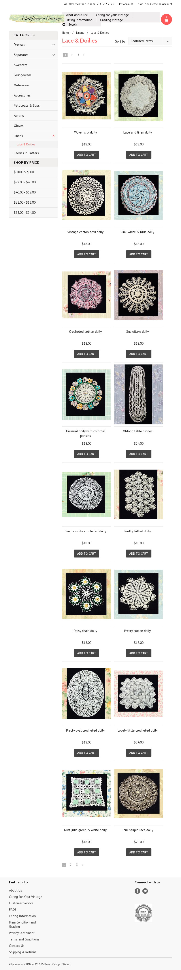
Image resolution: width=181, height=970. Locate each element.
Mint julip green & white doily (85, 830)
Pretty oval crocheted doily (85, 730)
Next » (83, 865)
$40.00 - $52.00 (25, 192)
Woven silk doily (85, 132)
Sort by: (120, 41)
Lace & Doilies (26, 144)
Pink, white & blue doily (137, 232)
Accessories (22, 95)
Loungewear (22, 75)
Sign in (142, 4)
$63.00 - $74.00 (25, 212)
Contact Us (17, 946)
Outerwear (21, 85)
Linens (18, 136)
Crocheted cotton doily (85, 331)
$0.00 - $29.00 (24, 172)
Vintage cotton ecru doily (85, 232)
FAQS (13, 909)
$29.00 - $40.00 (25, 182)
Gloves (19, 126)
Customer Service (21, 903)
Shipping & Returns (22, 952)
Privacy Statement (22, 933)
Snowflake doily (137, 331)
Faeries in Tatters (26, 153)
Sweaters (20, 65)
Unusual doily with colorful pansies (85, 433)
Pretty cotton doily (137, 631)
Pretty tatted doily (137, 531)
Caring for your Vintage (112, 15)
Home (66, 33)
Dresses (19, 45)
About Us (15, 890)
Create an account (161, 4)
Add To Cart (86, 154)
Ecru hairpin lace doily (137, 830)
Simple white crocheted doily (85, 531)
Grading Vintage (111, 20)
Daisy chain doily (85, 631)
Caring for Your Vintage (25, 897)
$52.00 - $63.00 (25, 202)
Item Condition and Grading (22, 924)
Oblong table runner (137, 431)
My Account (126, 4)
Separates (21, 55)
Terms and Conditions (24, 939)
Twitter (145, 891)
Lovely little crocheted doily (138, 730)
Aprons (19, 115)
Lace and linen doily (137, 132)
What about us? (77, 15)
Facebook (137, 891)
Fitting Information (79, 20)
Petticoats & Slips (27, 105)
